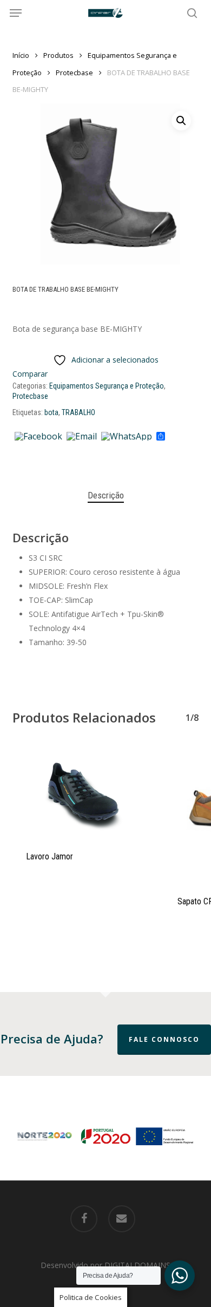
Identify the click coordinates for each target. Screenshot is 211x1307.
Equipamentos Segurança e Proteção (106, 386)
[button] (16, 13)
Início (20, 55)
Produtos (58, 55)
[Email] (81, 437)
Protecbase (74, 72)
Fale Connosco (164, 1039)
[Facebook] (38, 437)
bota (51, 412)
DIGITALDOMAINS (137, 1265)
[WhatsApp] (126, 437)
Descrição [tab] (106, 495)
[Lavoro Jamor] (80, 791)
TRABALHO (78, 412)
